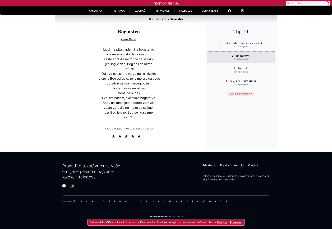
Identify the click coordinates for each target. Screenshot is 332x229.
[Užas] (115, 136)
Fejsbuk (243, 68)
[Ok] (127, 136)
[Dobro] (134, 136)
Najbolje (185, 10)
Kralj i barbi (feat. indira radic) (242, 43)
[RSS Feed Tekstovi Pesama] (242, 11)
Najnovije (162, 10)
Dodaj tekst (210, 10)
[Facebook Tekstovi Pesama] (229, 11)
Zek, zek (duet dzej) (242, 81)
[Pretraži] (327, 3)
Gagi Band (128, 39)
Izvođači (140, 10)
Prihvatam (236, 222)
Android (238, 165)
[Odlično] (140, 136)
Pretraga (118, 10)
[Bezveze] (121, 136)
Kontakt (253, 165)
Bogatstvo (243, 55)
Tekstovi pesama (212, 175)
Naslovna (95, 10)
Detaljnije (222, 222)
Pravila (224, 165)
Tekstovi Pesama (166, 3)
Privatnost (209, 165)
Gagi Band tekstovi (239, 93)
